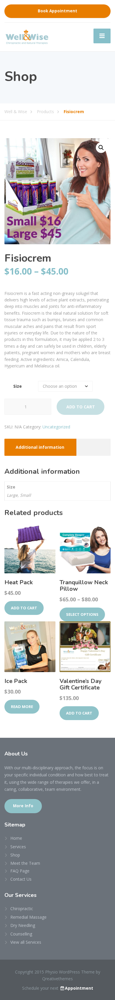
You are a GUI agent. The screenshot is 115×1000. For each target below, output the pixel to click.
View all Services (25, 942)
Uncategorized (56, 427)
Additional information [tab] (40, 447)
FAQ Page (19, 871)
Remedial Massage (28, 917)
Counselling (21, 934)
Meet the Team (25, 863)
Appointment (79, 988)
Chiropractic (21, 908)
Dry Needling (22, 925)
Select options (82, 614)
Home (16, 838)
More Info (23, 805)
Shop (15, 855)
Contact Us (21, 879)
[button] (101, 147)
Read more (22, 706)
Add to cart (80, 407)
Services (18, 846)
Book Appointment (57, 11)
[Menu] (102, 36)
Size (17, 386)
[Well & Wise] (26, 36)
